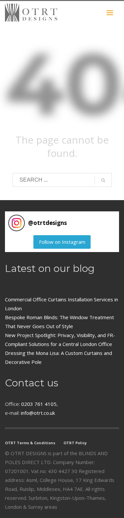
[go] (103, 180)
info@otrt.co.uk (38, 413)
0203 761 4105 (39, 404)
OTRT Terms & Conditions (30, 442)
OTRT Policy (75, 442)
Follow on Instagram (62, 241)
